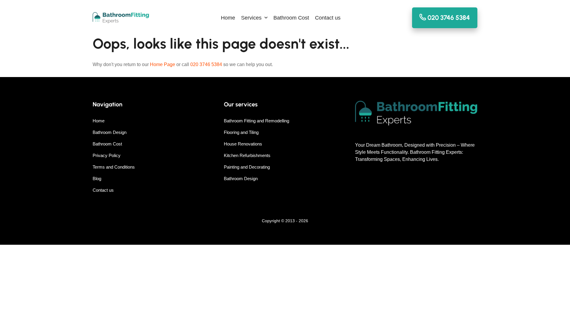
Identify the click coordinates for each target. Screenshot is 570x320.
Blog (97, 178)
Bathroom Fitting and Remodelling (256, 120)
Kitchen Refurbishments (247, 155)
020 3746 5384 (206, 64)
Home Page (162, 64)
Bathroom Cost (291, 18)
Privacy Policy (107, 155)
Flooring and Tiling (241, 132)
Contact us (328, 18)
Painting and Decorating (247, 166)
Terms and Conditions (114, 166)
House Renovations (243, 143)
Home (228, 18)
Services (251, 18)
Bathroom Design (109, 132)
